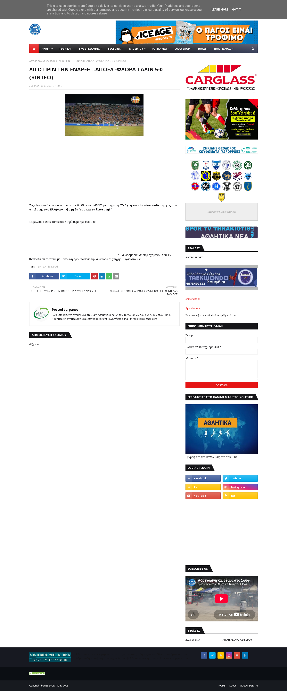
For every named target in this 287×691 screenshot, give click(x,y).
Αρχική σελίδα (37, 61)
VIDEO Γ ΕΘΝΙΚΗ (249, 685)
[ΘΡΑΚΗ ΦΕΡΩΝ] (216, 180)
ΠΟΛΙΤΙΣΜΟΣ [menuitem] (222, 48)
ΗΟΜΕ (221, 685)
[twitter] (240, 478)
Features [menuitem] (114, 48)
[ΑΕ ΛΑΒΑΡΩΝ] (248, 180)
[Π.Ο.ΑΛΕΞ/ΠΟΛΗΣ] (206, 169)
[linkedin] (245, 655)
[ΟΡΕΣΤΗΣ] (195, 180)
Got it (236, 9)
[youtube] (203, 495)
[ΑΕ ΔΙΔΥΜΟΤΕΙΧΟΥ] (195, 169)
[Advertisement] (221, 532)
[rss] (203, 487)
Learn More (219, 9)
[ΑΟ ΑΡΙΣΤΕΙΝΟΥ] (237, 190)
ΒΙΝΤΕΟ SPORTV (194, 257)
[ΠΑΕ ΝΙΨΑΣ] (221, 201)
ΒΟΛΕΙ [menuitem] (202, 48)
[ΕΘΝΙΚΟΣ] (216, 169)
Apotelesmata (192, 308)
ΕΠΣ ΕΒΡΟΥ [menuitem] (136, 48)
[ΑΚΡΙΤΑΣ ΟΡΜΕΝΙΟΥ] (206, 190)
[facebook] (203, 478)
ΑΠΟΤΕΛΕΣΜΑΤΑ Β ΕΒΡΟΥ (237, 639)
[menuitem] (34, 48)
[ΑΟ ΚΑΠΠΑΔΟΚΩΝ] (206, 180)
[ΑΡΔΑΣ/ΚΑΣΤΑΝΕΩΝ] (237, 169)
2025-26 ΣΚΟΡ (193, 639)
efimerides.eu (192, 299)
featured (52, 61)
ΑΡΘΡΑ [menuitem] (46, 48)
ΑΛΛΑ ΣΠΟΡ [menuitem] (182, 48)
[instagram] (240, 487)
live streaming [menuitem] (89, 48)
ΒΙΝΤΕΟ (41, 266)
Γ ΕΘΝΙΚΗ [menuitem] (65, 48)
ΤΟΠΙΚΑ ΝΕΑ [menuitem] (159, 48)
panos (35, 86)
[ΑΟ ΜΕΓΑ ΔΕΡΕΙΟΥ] (248, 169)
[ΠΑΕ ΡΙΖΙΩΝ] (248, 190)
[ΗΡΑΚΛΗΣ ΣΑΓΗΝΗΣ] (216, 190)
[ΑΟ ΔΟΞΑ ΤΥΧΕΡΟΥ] (227, 190)
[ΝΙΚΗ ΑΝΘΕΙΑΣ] (227, 180)
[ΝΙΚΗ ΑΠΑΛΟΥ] (195, 190)
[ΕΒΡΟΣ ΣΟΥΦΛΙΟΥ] (227, 169)
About (232, 685)
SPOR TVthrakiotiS (58, 685)
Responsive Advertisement (222, 211)
